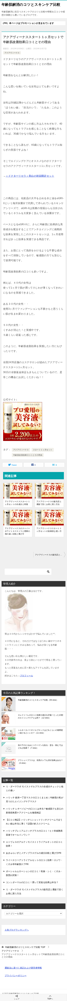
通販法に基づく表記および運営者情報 (23, 968)
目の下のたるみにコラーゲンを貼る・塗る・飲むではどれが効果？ (40, 746)
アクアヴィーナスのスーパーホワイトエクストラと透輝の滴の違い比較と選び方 (17, 531)
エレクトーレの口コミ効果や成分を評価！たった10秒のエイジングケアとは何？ (40, 716)
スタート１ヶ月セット (42, 450)
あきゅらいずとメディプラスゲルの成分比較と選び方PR (33, 853)
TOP (25, 947)
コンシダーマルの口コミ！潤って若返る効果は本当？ (32, 882)
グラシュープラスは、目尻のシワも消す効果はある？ (40, 761)
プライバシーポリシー (15, 975)
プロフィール (26, 675)
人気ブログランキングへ (17, 930)
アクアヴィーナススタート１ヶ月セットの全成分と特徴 (17, 502)
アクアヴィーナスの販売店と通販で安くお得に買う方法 (49, 502)
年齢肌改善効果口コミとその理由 (27, 455)
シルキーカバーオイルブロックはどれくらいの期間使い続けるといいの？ (40, 731)
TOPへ (50, 999)
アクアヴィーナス (12, 53)
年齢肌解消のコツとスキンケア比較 (31, 4)
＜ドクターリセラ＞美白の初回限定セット (30, 176)
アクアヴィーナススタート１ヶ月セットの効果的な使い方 (49, 529)
